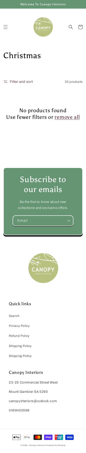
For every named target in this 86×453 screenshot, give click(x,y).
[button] (5, 27)
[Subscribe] (68, 220)
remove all (67, 117)
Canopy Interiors (37, 445)
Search (14, 316)
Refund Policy (19, 335)
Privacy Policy (19, 326)
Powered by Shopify (55, 445)
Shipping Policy (20, 346)
